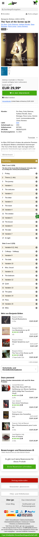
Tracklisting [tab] (6, 161)
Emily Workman (13, 24)
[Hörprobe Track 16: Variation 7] (36, 234)
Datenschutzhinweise (27, 520)
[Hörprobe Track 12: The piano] (36, 292)
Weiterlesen (7, 155)
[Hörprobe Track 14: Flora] (36, 300)
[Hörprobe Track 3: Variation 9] (36, 255)
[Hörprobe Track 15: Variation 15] (36, 304)
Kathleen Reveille (24, 24)
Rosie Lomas (12, 26)
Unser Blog (10, 504)
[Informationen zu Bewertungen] (33, 450)
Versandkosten (6, 101)
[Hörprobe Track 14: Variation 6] (36, 226)
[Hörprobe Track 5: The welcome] (36, 189)
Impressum (25, 521)
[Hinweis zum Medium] (7, 29)
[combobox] (19, 9)
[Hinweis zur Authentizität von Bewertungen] (22, 332)
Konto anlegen (33, 14)
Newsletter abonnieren (19, 487)
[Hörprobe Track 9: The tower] (36, 206)
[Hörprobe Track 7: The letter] (36, 197)
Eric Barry (4, 24)
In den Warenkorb (20, 93)
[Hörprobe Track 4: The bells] (36, 259)
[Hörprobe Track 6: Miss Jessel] (36, 267)
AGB (7, 520)
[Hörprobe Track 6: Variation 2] (36, 193)
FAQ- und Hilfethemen (19, 494)
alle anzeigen (34, 362)
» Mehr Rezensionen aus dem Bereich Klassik (15, 452)
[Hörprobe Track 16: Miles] (36, 308)
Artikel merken (9, 98)
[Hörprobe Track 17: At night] (36, 238)
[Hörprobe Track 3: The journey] (36, 181)
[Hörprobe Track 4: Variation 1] (36, 185)
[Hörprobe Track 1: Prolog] (36, 173)
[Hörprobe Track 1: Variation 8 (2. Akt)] (36, 247)
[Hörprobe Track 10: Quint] (36, 284)
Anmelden (6, 14)
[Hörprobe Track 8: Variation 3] (36, 201)
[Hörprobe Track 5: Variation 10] (36, 263)
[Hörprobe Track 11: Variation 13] (36, 288)
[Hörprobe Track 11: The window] (36, 214)
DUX (17, 123)
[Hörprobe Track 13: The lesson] (36, 222)
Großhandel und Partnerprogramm (28, 505)
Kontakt (32, 521)
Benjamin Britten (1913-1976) (13, 19)
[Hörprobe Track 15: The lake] (36, 230)
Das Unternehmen (29, 500)
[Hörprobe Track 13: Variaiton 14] (36, 296)
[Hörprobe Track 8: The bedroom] (36, 275)
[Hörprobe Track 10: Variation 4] (36, 210)
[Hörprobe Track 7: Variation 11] (36, 271)
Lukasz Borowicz (22, 26)
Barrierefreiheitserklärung (13, 521)
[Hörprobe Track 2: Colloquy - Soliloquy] (36, 251)
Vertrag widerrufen (19, 480)
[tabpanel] (19, 237)
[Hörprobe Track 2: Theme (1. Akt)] (36, 177)
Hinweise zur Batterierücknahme (20, 523)
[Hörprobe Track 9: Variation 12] (36, 280)
